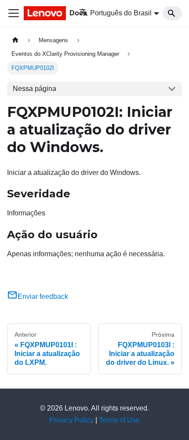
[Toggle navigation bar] (13, 13)
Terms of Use (119, 420)
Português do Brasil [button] (121, 13)
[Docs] (45, 13)
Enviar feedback (43, 296)
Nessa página (34, 88)
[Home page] (15, 40)
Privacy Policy (71, 420)
